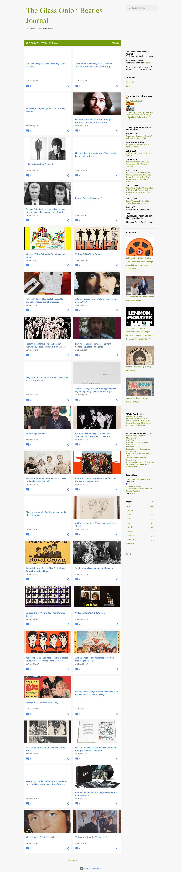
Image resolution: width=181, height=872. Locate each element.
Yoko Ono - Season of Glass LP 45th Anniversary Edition (139, 137)
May (129, 523)
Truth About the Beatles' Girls (138, 479)
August (131, 510)
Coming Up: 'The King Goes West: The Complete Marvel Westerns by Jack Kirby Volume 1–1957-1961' (140, 115)
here (148, 63)
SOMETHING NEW (133, 486)
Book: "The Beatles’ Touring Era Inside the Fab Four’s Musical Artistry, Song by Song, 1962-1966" (139, 191)
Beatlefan (130, 440)
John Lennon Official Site (136, 418)
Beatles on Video (133, 447)
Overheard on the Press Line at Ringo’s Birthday (139, 490)
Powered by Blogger (92, 868)
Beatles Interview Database (137, 442)
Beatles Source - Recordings (138, 449)
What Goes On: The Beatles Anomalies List (137, 465)
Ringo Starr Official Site (136, 425)
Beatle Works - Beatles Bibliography (135, 437)
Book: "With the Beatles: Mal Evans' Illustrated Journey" (137, 202)
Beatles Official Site (134, 416)
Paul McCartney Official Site (138, 421)
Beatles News (131, 444)
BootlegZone (131, 451)
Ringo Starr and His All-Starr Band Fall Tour (138, 146)
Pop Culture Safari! (134, 101)
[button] (67, 86)
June (129, 519)
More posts (72, 860)
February (131, 535)
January (131, 540)
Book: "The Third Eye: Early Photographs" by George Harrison (137, 164)
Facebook (130, 82)
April (130, 527)
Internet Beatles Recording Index (140, 462)
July (129, 515)
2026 (128, 506)
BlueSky (129, 86)
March (130, 531)
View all (115, 43)
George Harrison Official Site (138, 423)
